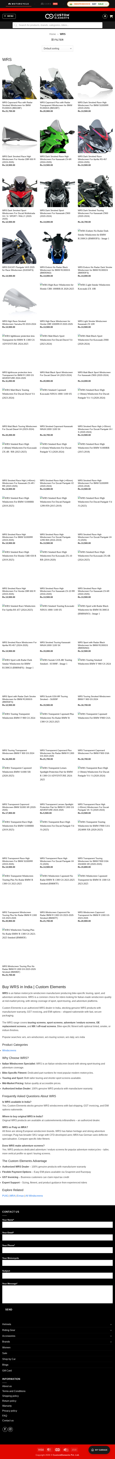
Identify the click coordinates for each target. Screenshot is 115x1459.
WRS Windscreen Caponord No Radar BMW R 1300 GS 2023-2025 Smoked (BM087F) (57, 915)
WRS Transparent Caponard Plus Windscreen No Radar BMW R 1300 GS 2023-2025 (57, 753)
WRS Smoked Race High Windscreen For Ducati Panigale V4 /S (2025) (95, 537)
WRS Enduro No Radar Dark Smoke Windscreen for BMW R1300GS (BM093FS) (95, 270)
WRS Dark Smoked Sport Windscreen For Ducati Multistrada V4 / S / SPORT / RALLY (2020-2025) (18, 214)
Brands (6, 1341)
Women (6, 1347)
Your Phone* (8, 1245)
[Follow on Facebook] (5, 1429)
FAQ (4, 1415)
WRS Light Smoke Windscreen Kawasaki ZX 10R (92, 322)
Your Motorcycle (10, 1258)
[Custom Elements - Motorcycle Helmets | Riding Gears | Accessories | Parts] (57, 16)
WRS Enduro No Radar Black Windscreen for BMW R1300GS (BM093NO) (55, 270)
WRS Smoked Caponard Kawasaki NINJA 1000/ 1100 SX (56, 427)
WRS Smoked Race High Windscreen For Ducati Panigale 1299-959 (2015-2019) (55, 537)
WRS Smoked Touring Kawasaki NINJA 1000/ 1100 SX (55, 643)
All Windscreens (34, 1195)
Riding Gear (8, 1330)
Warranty (7, 1406)
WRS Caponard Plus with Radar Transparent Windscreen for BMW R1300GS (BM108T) (56, 105)
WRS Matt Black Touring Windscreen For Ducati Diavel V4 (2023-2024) (19, 427)
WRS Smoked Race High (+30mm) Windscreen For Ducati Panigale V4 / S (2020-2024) (95, 429)
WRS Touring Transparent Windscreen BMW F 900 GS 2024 (18, 751)
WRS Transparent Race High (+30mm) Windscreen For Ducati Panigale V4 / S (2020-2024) (93, 807)
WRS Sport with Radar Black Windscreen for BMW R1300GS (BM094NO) (93, 645)
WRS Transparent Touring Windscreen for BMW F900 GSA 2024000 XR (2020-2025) (93, 861)
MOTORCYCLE (20, 4)
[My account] (105, 16)
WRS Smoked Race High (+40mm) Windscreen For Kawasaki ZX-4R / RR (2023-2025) (18, 483)
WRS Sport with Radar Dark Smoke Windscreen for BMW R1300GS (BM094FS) (19, 699)
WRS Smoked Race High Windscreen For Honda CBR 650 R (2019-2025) (18, 591)
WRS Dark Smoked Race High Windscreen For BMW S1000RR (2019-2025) (93, 105)
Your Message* (9, 1283)
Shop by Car (9, 1359)
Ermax (20, 1195)
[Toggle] (111, 1324)
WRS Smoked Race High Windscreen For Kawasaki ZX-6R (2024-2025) (93, 591)
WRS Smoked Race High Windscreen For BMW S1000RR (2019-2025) (17, 537)
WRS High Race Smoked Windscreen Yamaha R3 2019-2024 (19, 322)
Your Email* (8, 1232)
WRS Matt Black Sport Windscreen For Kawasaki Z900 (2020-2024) (94, 373)
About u (6, 1386)
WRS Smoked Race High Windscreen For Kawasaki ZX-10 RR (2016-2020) (57, 591)
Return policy (9, 1401)
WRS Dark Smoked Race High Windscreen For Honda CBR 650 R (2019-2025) (18, 159)
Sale (4, 1353)
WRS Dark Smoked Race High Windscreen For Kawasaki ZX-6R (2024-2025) (55, 159)
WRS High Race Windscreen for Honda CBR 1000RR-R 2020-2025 (56, 322)
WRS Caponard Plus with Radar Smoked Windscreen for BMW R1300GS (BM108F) (17, 105)
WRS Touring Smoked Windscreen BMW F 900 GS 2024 (94, 697)
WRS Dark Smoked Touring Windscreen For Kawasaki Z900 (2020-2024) (93, 213)
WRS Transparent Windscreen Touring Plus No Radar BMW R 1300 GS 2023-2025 (19, 915)
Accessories (8, 1336)
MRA (12, 1195)
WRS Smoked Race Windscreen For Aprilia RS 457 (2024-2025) (19, 643)
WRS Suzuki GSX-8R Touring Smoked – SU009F (54, 697)
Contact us (8, 1420)
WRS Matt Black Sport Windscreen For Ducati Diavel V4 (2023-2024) (56, 373)
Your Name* (8, 1220)
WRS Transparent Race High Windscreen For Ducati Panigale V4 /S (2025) (57, 861)
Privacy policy (9, 1411)
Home (52, 34)
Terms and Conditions (13, 1391)
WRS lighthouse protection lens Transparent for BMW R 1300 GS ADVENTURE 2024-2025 (18, 375)
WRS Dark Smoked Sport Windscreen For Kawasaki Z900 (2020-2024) (55, 213)
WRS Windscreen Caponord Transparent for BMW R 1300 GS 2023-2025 (93, 915)
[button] (9, 16)
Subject (6, 1271)
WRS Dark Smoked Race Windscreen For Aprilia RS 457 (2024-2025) (92, 159)
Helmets (6, 1324)
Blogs (5, 1364)
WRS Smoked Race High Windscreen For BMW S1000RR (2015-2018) (93, 483)
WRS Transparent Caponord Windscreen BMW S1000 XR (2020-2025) (19, 807)
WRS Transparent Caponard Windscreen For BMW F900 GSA (93, 751)
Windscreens (9, 1050)
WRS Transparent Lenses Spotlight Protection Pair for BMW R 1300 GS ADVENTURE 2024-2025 (57, 807)
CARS (50, 4)
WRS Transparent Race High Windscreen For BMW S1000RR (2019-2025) (17, 861)
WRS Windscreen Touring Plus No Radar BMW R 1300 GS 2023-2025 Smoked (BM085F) (19, 969)
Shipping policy (10, 1396)
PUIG (5, 1195)
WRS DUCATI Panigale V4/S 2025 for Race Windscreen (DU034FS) (18, 268)
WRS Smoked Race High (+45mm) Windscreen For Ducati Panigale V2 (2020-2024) (57, 483)
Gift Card (7, 1370)
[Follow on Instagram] (10, 1429)
